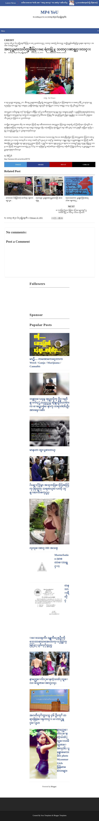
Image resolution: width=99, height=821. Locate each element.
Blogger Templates (60, 815)
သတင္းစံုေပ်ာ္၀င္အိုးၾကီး (18, 52)
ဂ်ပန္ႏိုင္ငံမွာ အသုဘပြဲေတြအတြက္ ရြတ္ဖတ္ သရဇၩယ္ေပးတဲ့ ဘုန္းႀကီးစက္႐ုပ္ (49, 488)
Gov (47, 52)
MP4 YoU (49, 12)
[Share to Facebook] (59, 218)
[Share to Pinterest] (62, 218)
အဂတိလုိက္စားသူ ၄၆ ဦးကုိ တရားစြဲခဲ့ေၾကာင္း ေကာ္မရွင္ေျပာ (48, 719)
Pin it (63, 165)
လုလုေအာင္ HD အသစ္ (44, 547)
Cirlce (86, 165)
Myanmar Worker (55, 52)
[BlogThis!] (55, 218)
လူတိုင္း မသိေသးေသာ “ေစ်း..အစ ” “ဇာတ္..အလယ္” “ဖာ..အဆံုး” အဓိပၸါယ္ (31, 3)
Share (41, 165)
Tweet (18, 165)
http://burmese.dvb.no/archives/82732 (17, 159)
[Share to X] (57, 218)
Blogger (53, 787)
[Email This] (52, 218)
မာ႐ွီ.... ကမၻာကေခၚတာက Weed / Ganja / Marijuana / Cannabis (46, 362)
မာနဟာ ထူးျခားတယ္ (42, 449)
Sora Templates (46, 815)
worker (64, 52)
